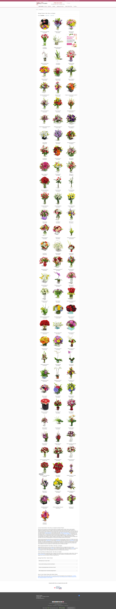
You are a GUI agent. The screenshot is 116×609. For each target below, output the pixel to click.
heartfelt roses (48, 540)
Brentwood (43, 576)
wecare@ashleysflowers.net (40, 598)
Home (37, 9)
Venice (61, 576)
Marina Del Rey (48, 576)
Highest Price (47, 15)
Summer (45, 6)
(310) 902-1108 (38, 597)
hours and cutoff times (41, 554)
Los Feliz (48, 577)
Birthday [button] (54, 6)
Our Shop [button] (75, 6)
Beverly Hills (40, 576)
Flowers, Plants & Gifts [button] (68, 6)
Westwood (63, 576)
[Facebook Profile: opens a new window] (79, 595)
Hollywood (41, 577)
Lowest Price (52, 15)
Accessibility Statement (60, 605)
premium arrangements (67, 533)
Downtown (72, 576)
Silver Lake (57, 576)
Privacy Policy (55, 605)
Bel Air (67, 576)
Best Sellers (42, 15)
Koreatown (44, 577)
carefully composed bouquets (64, 532)
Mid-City (51, 577)
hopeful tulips (72, 540)
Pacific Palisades (53, 576)
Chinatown (69, 576)
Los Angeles (74, 575)
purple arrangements (48, 532)
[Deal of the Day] (71, 40)
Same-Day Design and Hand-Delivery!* (42, 0)
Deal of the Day (41, 6)
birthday (39, 548)
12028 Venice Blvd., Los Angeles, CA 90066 (42, 596)
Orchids (52, 548)
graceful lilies (58, 540)
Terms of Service (50, 605)
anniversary (73, 548)
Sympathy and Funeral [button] (60, 6)
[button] (114, 605)
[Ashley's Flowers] (42, 3)
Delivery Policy (66, 605)
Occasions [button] (49, 6)
